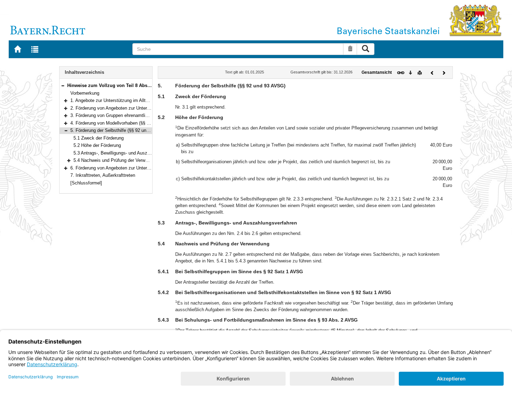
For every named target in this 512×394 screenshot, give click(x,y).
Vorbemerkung (84, 93)
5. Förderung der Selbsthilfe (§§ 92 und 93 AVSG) (120, 130)
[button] (62, 85)
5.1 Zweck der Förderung (98, 138)
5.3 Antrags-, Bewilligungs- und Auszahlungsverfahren (127, 153)
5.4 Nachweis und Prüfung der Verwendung (116, 160)
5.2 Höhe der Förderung (97, 145)
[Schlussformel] (86, 183)
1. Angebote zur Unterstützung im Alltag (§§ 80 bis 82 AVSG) (131, 100)
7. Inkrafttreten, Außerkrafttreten (102, 175)
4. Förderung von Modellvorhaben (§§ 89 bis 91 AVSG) (125, 123)
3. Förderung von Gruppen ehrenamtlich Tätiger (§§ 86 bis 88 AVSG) (139, 115)
